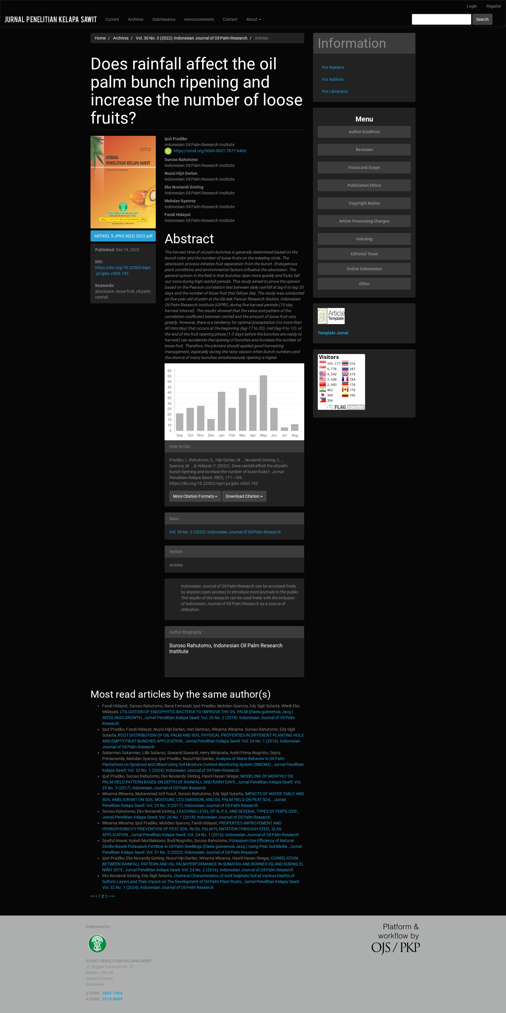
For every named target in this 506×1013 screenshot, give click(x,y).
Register (493, 6)
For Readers (333, 67)
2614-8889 (112, 999)
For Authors (333, 79)
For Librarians (335, 91)
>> (113, 896)
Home (100, 38)
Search (482, 19)
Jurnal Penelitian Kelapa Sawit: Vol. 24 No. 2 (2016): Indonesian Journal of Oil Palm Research (209, 869)
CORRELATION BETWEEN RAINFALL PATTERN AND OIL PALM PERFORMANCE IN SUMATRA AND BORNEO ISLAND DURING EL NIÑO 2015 (203, 864)
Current (112, 19)
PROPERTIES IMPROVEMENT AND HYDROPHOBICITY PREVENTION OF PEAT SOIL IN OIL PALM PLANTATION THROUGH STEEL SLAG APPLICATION (192, 829)
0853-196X (112, 993)
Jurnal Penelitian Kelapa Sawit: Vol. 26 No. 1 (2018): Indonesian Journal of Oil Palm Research (186, 817)
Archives (135, 19)
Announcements (199, 19)
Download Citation (243, 496)
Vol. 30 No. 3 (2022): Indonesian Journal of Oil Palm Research (191, 38)
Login (472, 6)
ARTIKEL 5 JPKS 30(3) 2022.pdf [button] (123, 236)
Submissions (163, 19)
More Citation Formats (194, 496)
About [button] (252, 19)
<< (92, 896)
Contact (230, 19)
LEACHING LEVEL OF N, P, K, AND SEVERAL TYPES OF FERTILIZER (237, 811)
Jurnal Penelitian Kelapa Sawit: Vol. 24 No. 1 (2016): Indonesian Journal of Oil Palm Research (215, 834)
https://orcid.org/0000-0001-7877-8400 (210, 150)
